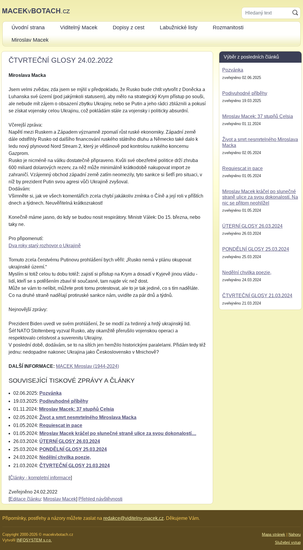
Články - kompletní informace (40, 477)
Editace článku (25, 499)
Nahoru (295, 534)
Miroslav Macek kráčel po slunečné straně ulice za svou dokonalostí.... (117, 433)
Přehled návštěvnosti (100, 499)
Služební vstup (288, 542)
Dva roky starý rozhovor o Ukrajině (45, 245)
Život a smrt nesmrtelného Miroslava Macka (87, 417)
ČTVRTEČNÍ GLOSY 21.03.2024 (74, 465)
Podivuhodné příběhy (63, 401)
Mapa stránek (273, 534)
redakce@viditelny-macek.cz (133, 518)
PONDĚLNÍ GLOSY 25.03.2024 (73, 449)
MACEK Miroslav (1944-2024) (87, 366)
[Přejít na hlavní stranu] (36, 10)
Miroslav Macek (59, 499)
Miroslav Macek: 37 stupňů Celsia (76, 409)
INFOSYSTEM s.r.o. (34, 540)
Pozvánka (50, 393)
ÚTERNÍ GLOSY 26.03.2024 (69, 441)
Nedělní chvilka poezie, (65, 457)
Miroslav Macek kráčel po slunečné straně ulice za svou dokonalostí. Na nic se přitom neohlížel (260, 197)
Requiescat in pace (60, 425)
